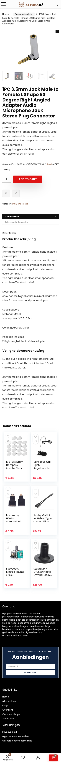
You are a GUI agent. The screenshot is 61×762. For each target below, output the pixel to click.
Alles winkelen (9, 701)
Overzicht (7, 709)
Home (5, 14)
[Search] (56, 4)
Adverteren (8, 718)
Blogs (5, 705)
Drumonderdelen (24, 14)
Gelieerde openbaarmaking (17, 740)
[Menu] (4, 4)
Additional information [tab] (17, 222)
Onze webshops (11, 714)
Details (49, 164)
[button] (57, 31)
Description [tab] (12, 216)
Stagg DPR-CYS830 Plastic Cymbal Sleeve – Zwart (42, 573)
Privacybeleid (9, 731)
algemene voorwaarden (15, 736)
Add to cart (28, 179)
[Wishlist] (23, 758)
